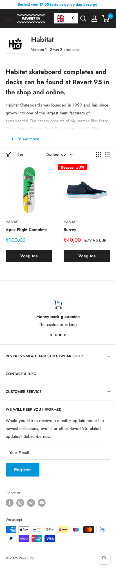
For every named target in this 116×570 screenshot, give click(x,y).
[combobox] (66, 18)
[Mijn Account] (94, 19)
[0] (105, 18)
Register (22, 469)
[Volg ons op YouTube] (42, 503)
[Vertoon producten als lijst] (107, 154)
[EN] (66, 18)
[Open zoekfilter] (83, 19)
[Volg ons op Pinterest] (31, 503)
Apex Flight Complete (26, 230)
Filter (18, 154)
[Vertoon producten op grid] (98, 154)
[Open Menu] (8, 19)
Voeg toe (29, 256)
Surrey (70, 230)
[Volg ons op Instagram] (20, 503)
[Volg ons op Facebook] (10, 503)
